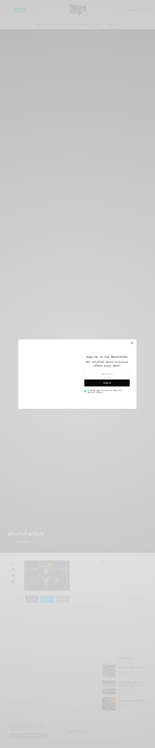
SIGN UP (107, 383)
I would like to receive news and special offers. (105, 391)
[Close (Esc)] (132, 344)
